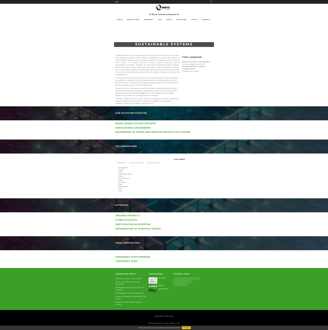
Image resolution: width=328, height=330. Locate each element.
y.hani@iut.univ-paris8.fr (190, 71)
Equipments (148, 19)
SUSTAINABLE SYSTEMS (181, 284)
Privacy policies (169, 316)
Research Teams (133, 19)
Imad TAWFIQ (136, 279)
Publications (181, 19)
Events (169, 19)
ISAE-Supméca (162, 278)
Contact (194, 19)
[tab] (164, 123)
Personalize (186, 327)
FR (118, 2)
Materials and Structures (183, 281)
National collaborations (153, 162)
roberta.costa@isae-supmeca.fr (193, 64)
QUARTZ (120, 19)
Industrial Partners (121, 162)
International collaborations (136, 162)
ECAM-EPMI (161, 285)
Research (206, 19)
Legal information (159, 316)
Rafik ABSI (139, 293)
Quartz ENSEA (129, 302)
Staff (160, 19)
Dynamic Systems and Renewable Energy (187, 278)
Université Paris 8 (163, 289)
